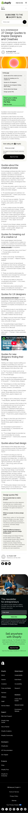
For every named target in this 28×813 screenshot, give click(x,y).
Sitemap (14, 800)
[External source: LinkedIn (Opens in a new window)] (21, 809)
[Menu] (26, 3)
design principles (6, 247)
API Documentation (7, 750)
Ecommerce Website (18, 710)
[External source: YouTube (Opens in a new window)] (10, 809)
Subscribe (14, 617)
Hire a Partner (5, 726)
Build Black (18, 679)
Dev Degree (4, 754)
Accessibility (18, 684)
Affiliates (3, 697)
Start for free (19, 2)
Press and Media (6, 688)
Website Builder (19, 705)
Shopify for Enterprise (4, 775)
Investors (4, 684)
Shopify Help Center (5, 721)
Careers (3, 679)
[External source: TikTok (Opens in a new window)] (17, 809)
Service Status (5, 705)
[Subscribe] (24, 22)
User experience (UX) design (10, 297)
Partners (3, 692)
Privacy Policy (13, 624)
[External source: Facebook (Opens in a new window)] (3, 809)
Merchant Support (6, 716)
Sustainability (18, 675)
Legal (2, 701)
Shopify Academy (6, 731)
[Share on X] (6, 563)
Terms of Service (14, 792)
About (3, 675)
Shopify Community (7, 735)
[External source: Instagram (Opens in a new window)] (14, 809)
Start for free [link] (14, 157)
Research (17, 688)
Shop (2, 765)
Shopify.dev (4, 746)
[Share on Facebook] (2, 563)
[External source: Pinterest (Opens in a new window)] (25, 809)
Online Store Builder (18, 699)
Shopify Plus (5, 769)
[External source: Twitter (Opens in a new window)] (6, 809)
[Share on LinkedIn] (9, 563)
